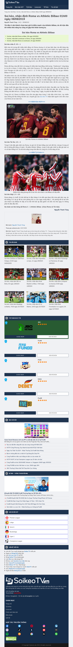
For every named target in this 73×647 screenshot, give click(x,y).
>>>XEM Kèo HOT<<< (36, 102)
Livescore (8, 609)
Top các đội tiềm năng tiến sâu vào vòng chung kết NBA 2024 (24, 444)
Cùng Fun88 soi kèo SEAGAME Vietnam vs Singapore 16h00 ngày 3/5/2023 (28, 462)
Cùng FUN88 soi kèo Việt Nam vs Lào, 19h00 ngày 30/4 (22, 465)
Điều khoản (9, 615)
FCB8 (39, 360)
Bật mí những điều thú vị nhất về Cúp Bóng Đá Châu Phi (22, 453)
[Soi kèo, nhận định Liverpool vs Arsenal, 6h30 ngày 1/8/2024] (59, 274)
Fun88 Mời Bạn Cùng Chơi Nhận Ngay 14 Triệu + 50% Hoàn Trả (25, 501)
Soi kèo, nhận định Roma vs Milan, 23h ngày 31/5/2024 (22, 36)
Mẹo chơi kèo (13, 420)
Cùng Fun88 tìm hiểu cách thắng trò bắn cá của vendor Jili (23, 456)
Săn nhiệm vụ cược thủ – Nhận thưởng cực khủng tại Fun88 (24, 507)
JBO (39, 322)
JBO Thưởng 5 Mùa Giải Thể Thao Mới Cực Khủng (21, 468)
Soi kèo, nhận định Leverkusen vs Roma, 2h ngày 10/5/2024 (24, 38)
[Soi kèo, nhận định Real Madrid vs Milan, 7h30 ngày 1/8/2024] (36, 274)
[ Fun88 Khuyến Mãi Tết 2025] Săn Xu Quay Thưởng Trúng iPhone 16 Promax (29, 498)
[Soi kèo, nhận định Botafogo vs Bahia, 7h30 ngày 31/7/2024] (14, 297)
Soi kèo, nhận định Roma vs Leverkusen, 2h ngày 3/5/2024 (24, 40)
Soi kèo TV (43, 96)
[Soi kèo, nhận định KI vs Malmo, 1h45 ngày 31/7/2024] (36, 297)
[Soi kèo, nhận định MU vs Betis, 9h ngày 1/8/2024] (14, 274)
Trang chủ (9, 7)
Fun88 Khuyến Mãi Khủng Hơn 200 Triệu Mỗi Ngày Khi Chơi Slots (25, 504)
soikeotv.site (9, 586)
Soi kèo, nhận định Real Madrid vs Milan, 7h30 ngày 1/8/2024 (35, 284)
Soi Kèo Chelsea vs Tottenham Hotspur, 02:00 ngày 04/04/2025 (14, 261)
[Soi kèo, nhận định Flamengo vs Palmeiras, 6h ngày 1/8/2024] (59, 251)
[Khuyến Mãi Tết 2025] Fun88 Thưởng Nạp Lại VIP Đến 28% (22, 493)
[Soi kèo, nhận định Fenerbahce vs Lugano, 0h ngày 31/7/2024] (59, 297)
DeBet (40, 379)
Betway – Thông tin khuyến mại (18, 473)
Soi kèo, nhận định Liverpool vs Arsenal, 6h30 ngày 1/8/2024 (58, 284)
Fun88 (40, 340)
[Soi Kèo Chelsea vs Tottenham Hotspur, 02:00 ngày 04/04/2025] (14, 251)
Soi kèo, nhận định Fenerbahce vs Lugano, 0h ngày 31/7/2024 (57, 306)
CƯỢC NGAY (20, 336)
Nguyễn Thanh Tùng (18, 225)
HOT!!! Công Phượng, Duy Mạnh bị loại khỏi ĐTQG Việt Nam (24, 447)
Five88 (40, 398)
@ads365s (17, 593)
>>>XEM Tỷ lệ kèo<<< (36, 152)
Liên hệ (8, 618)
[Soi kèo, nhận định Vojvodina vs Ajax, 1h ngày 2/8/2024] (36, 251)
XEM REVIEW (53, 336)
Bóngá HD (14, 553)
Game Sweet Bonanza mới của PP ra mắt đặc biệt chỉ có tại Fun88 (24, 440)
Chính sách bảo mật (12, 612)
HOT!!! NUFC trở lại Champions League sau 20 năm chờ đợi (24, 459)
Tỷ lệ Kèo (8, 606)
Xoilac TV (27, 551)
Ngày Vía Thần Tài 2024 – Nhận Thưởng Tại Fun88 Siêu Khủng (24, 450)
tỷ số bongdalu (27, 596)
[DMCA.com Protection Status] (11, 638)
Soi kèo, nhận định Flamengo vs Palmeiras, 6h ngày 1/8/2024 (58, 261)
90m (10, 559)
